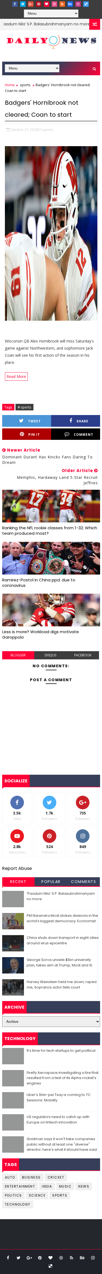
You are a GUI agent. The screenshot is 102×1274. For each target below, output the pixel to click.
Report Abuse (17, 868)
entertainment (20, 1186)
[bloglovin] (46, 4)
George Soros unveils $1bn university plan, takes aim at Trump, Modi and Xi (59, 962)
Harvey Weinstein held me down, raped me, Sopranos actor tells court (62, 984)
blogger (18, 655)
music (65, 1186)
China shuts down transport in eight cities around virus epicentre (63, 940)
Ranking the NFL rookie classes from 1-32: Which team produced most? (49, 530)
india (47, 1186)
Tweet (34, 421)
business (31, 1177)
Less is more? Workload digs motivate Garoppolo (40, 634)
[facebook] (15, 4)
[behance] (70, 4)
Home (10, 84)
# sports (24, 407)
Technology (17, 1204)
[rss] (62, 4)
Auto (10, 1177)
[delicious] (86, 4)
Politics (13, 1195)
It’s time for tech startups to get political (61, 1050)
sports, (48, 129)
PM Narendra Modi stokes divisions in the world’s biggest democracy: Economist (62, 918)
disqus (50, 655)
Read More (16, 376)
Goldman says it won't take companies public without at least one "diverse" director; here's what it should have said (62, 1144)
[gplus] (30, 4)
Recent (18, 881)
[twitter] (23, 4)
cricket (56, 1177)
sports (25, 84)
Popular (51, 881)
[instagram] (78, 4)
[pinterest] (38, 4)
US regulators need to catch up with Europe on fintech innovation (58, 1119)
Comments (83, 881)
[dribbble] (54, 4)
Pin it (34, 434)
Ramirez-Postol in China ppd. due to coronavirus (38, 582)
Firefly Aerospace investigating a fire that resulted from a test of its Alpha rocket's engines (62, 1078)
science (37, 1195)
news (83, 1186)
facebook (82, 655)
